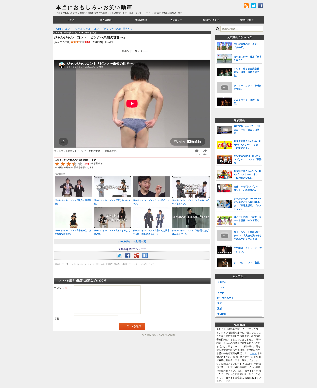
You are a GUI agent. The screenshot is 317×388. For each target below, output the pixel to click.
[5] (80, 164)
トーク (220, 292)
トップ (70, 19)
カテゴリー (176, 19)
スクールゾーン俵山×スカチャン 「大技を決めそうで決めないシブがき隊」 (248, 235)
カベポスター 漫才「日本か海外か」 (248, 58)
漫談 (219, 308)
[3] (69, 164)
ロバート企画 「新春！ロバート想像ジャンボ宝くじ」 (248, 220)
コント (220, 287)
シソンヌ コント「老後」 (248, 262)
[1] (57, 164)
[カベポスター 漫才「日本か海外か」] (224, 58)
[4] (74, 164)
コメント (61, 288)
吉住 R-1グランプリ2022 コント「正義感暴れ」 (248, 188)
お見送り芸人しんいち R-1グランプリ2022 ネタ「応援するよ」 (248, 145)
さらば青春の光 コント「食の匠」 (246, 45)
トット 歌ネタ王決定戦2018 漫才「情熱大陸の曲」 (246, 72)
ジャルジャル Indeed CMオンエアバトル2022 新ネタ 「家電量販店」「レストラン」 (248, 203)
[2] (63, 164)
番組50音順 (141, 19)
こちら (253, 353)
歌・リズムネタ (225, 297)
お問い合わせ (246, 19)
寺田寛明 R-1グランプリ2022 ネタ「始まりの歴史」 (247, 130)
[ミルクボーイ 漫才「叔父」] (224, 102)
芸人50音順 (106, 19)
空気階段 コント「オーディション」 (248, 250)
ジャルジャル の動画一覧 (132, 241)
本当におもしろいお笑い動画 (94, 7)
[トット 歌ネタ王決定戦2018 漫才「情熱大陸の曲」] (224, 72)
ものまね (222, 282)
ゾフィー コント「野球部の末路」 (248, 87)
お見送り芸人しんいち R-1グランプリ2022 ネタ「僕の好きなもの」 (248, 174)
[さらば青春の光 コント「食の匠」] (224, 46)
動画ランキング (211, 19)
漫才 (219, 303)
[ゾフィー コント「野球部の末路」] (224, 87)
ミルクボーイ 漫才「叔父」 (246, 101)
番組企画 (222, 313)
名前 (56, 318)
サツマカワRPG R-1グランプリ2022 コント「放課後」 (248, 159)
